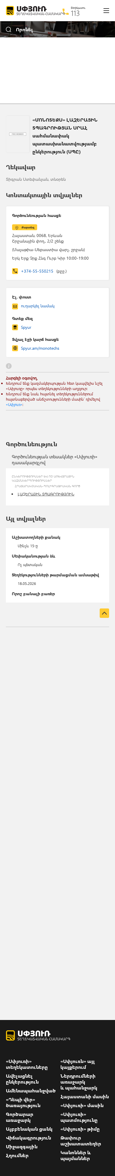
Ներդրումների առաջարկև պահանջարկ (78, 1082)
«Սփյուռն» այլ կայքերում (77, 1064)
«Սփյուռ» (14, 404)
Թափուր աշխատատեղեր (80, 1141)
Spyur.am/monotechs (40, 348)
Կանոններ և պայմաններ (75, 1155)
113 (75, 13)
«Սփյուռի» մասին (82, 1105)
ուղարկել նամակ (38, 305)
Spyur (26, 327)
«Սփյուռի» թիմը (80, 1129)
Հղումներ (17, 1155)
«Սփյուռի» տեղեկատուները (27, 1064)
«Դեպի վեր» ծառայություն (23, 1102)
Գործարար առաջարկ (19, 1117)
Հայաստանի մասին (84, 1096)
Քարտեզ (28, 227)
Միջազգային (21, 1147)
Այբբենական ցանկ (29, 1129)
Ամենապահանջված (31, 1091)
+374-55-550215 (44, 271)
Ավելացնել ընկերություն (22, 1079)
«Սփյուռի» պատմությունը (79, 1117)
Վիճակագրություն (28, 1138)
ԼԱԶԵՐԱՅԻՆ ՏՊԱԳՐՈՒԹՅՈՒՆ (46, 493)
